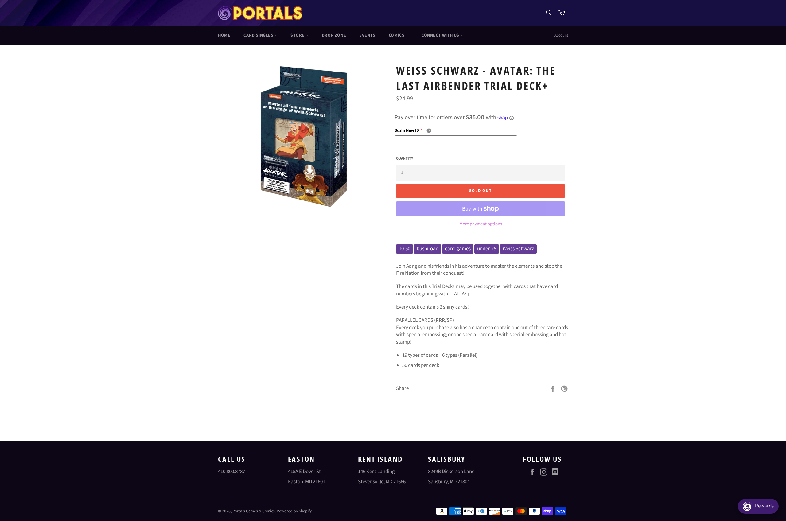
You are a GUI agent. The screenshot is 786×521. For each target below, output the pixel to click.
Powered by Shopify (294, 511)
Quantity (404, 158)
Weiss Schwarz (518, 248)
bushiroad (427, 248)
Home (224, 35)
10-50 (404, 248)
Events (367, 35)
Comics (397, 35)
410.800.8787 (231, 471)
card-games (458, 248)
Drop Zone (334, 35)
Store (298, 35)
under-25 (486, 248)
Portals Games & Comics (253, 511)
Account (561, 35)
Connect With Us (441, 35)
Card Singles (258, 35)
